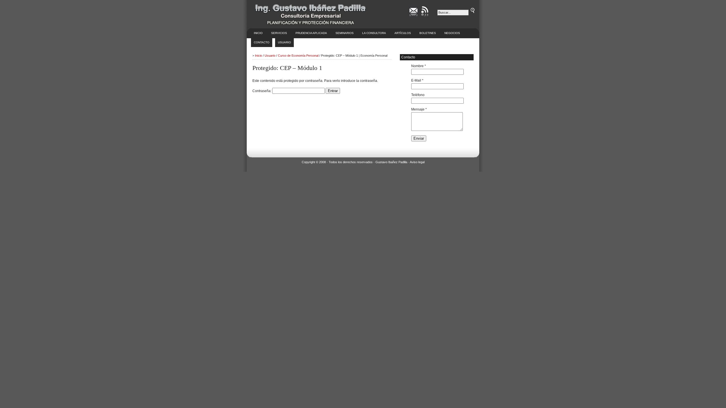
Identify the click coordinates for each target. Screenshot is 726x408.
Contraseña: (262, 91)
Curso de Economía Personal (298, 55)
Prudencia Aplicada (311, 33)
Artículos (402, 33)
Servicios (279, 33)
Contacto (261, 42)
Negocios (452, 33)
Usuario (284, 42)
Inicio (258, 33)
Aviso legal (417, 162)
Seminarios (344, 33)
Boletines (427, 33)
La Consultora (374, 33)
